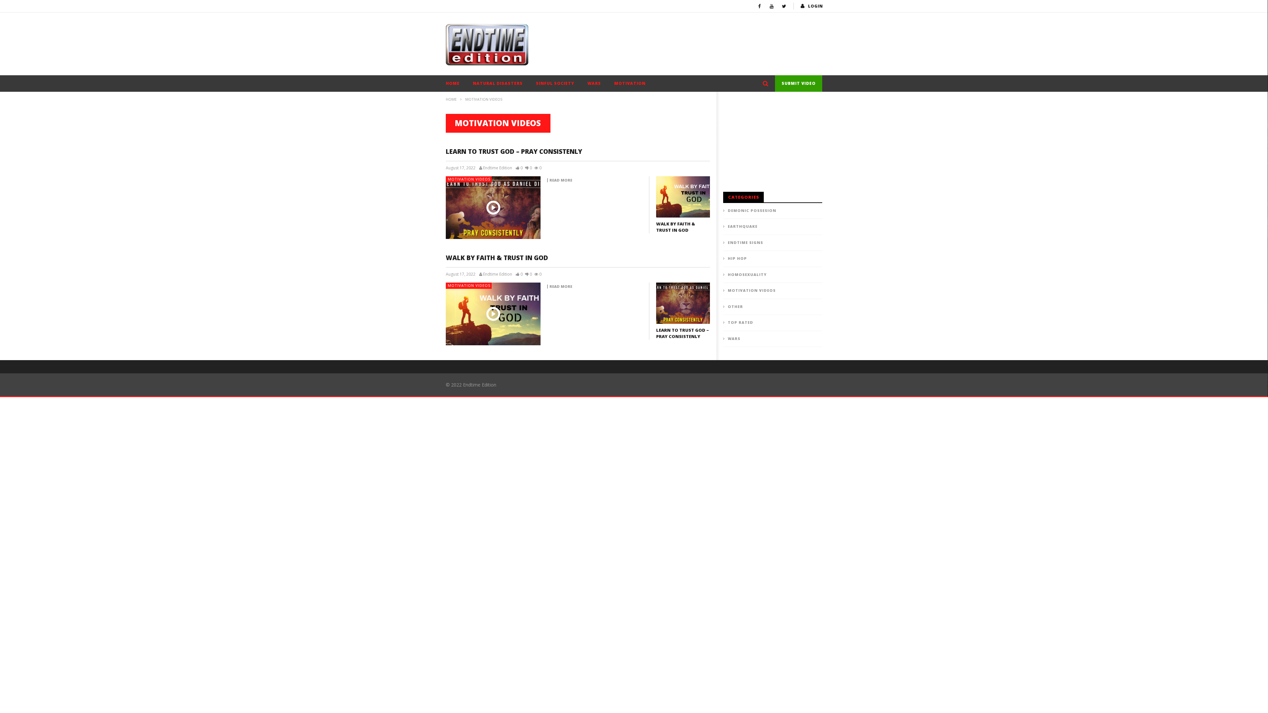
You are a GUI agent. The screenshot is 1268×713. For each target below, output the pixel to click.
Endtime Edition (497, 168)
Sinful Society (555, 83)
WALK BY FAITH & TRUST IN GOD (675, 227)
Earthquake (742, 226)
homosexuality (747, 274)
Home (453, 83)
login (815, 6)
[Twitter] (784, 6)
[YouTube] (772, 6)
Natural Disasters (498, 83)
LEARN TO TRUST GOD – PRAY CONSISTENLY (514, 151)
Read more (560, 180)
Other (735, 306)
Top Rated (740, 322)
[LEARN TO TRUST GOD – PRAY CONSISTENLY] (493, 207)
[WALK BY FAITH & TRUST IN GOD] (683, 196)
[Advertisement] (702, 34)
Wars (594, 83)
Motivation (630, 83)
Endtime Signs (745, 242)
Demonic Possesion (752, 210)
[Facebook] (760, 6)
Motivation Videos (469, 179)
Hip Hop (737, 258)
